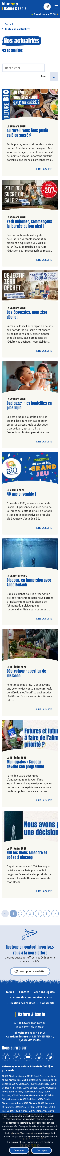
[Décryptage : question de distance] (30, 645)
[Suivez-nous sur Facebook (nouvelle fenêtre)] (6, 1057)
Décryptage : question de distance (26, 673)
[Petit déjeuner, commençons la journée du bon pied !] (30, 196)
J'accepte (41, 1150)
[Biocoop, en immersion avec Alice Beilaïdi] (30, 555)
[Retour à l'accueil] (10, 4)
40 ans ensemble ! (21, 494)
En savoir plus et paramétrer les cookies (30, 1142)
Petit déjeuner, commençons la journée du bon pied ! (29, 224)
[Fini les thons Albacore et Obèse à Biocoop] (30, 827)
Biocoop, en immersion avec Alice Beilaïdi (29, 582)
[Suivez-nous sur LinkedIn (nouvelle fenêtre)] (17, 1057)
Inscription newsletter (32, 971)
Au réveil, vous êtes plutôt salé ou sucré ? (27, 133)
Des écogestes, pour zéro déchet (27, 314)
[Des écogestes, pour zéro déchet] (30, 287)
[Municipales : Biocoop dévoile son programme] (30, 736)
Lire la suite (44, 169)
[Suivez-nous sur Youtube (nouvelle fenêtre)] (28, 1057)
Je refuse (19, 1150)
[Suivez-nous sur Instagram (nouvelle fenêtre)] (39, 1057)
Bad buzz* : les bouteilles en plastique (29, 405)
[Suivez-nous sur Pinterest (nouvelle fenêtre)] (50, 1057)
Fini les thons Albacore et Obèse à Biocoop (27, 855)
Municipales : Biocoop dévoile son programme (25, 764)
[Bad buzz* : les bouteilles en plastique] (30, 378)
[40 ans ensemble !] (30, 468)
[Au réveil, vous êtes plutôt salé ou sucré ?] (30, 105)
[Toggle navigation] (56, 8)
